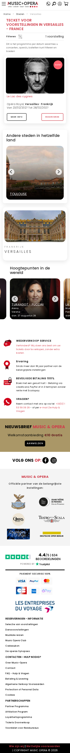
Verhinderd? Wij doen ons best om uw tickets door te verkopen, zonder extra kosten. (38, 349)
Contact (10, 668)
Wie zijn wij (16, 746)
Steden (20, 14)
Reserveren (52, 117)
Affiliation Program (16, 711)
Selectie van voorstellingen (21, 624)
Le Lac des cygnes (20, 96)
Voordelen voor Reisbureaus (22, 727)
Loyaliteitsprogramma (18, 717)
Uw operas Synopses (17, 651)
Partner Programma (17, 706)
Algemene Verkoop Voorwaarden (24, 684)
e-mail (44, 407)
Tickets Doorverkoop (17, 722)
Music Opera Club (15, 640)
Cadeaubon (12, 645)
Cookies (10, 694)
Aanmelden (35, 443)
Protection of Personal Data (22, 689)
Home (7, 14)
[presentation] (11, 172)
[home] (23, 4)
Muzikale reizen (14, 635)
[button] (60, 4)
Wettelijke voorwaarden (43, 746)
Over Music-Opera (16, 662)
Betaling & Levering (16, 678)
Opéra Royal (15, 104)
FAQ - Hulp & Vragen (17, 673)
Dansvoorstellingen (17, 629)
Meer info (17, 117)
